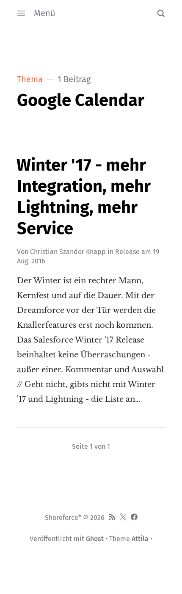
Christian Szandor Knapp (68, 252)
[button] (161, 13)
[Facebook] (134, 518)
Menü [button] (44, 13)
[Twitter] (123, 518)
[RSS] (112, 518)
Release (127, 252)
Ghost (95, 539)
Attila (140, 539)
